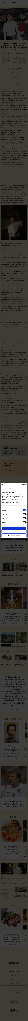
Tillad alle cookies (14, 528)
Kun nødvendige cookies (14, 535)
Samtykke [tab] (3, 488)
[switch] (25, 514)
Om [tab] (26, 488)
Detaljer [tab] (10, 488)
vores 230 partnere (8, 494)
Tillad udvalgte (14, 531)
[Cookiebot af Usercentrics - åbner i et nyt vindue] (21, 484)
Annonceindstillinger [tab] (18, 488)
